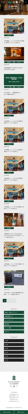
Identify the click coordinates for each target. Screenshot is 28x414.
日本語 (3, 2)
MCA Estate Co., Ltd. (14, 399)
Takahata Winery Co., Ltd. (14, 397)
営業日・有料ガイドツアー (11, 312)
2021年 (6, 360)
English (9, 2)
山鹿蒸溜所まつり (9, 316)
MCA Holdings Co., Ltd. (14, 394)
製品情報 (7, 324)
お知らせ (7, 331)
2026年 (6, 340)
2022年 (6, 356)
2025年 (6, 344)
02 (9, 300)
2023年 (6, 352)
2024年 (6, 348)
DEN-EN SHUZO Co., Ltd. (14, 396)
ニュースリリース (9, 320)
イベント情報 (8, 327)
